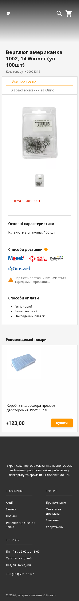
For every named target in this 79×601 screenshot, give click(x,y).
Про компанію (56, 502)
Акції (9, 502)
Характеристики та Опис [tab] (32, 90)
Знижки (11, 509)
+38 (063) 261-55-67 (20, 574)
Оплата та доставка (53, 511)
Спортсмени (54, 527)
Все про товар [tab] (23, 81)
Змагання (52, 520)
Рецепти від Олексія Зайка (20, 525)
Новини (11, 516)
